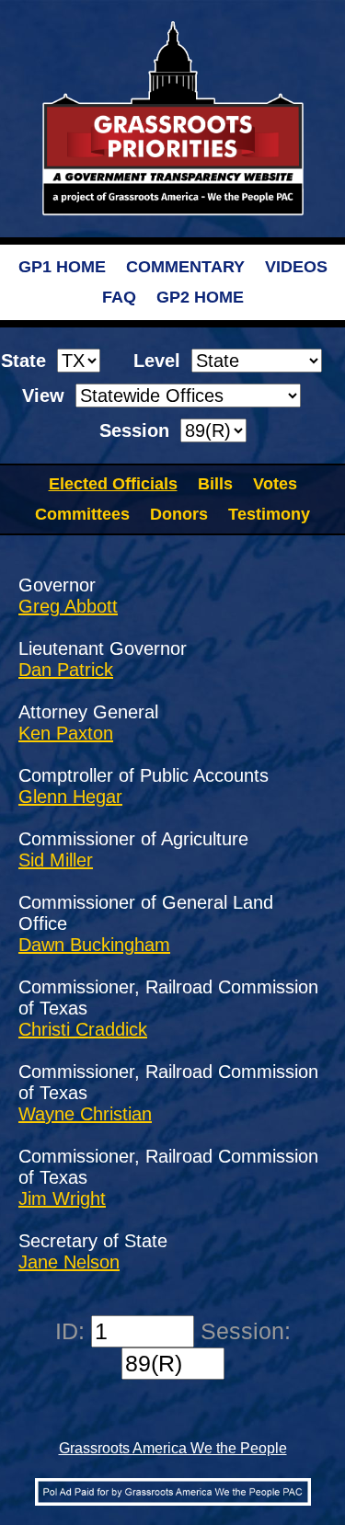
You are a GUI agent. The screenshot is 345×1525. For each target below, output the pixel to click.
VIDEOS (296, 267)
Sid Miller (55, 860)
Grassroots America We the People (173, 1448)
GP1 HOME (62, 267)
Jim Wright (62, 1198)
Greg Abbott (68, 606)
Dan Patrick (65, 669)
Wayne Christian (85, 1114)
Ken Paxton (65, 733)
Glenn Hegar (70, 796)
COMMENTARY (185, 267)
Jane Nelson (69, 1262)
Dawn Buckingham (94, 944)
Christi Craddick (82, 1029)
